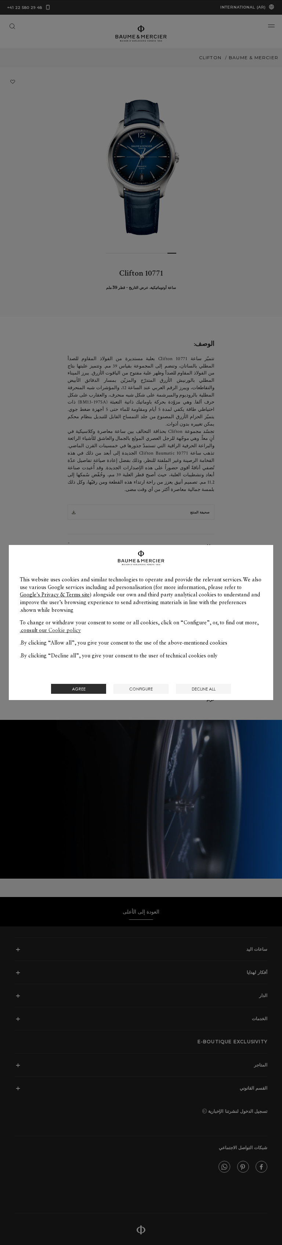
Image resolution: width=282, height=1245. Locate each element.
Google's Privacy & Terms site (55, 595)
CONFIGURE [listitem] (141, 689)
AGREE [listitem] (79, 689)
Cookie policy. (50, 630)
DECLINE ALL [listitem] (204, 689)
